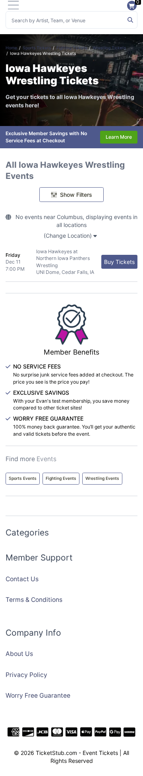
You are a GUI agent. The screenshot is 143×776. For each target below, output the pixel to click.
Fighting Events (61, 478)
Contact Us (22, 579)
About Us (19, 654)
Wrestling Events (102, 478)
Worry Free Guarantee (38, 695)
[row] (71, 262)
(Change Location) (68, 235)
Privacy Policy (26, 675)
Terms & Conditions (34, 599)
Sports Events (23, 478)
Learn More (119, 137)
